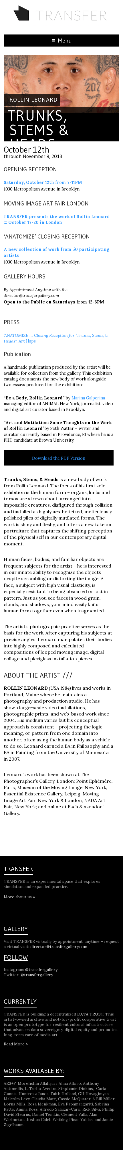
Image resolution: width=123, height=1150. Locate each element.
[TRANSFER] (61, 7)
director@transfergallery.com (58, 946)
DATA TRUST (90, 1014)
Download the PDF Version (58, 458)
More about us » (19, 896)
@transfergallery (41, 969)
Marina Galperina (88, 398)
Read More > (16, 1044)
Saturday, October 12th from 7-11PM (43, 182)
